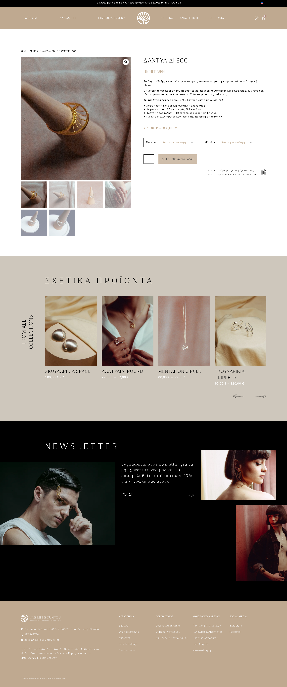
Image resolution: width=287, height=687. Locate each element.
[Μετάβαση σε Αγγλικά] (262, 3)
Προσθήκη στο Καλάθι (180, 159)
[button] (126, 62)
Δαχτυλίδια (49, 51)
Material (151, 142)
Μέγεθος (210, 142)
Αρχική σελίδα (29, 51)
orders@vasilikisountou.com (39, 657)
